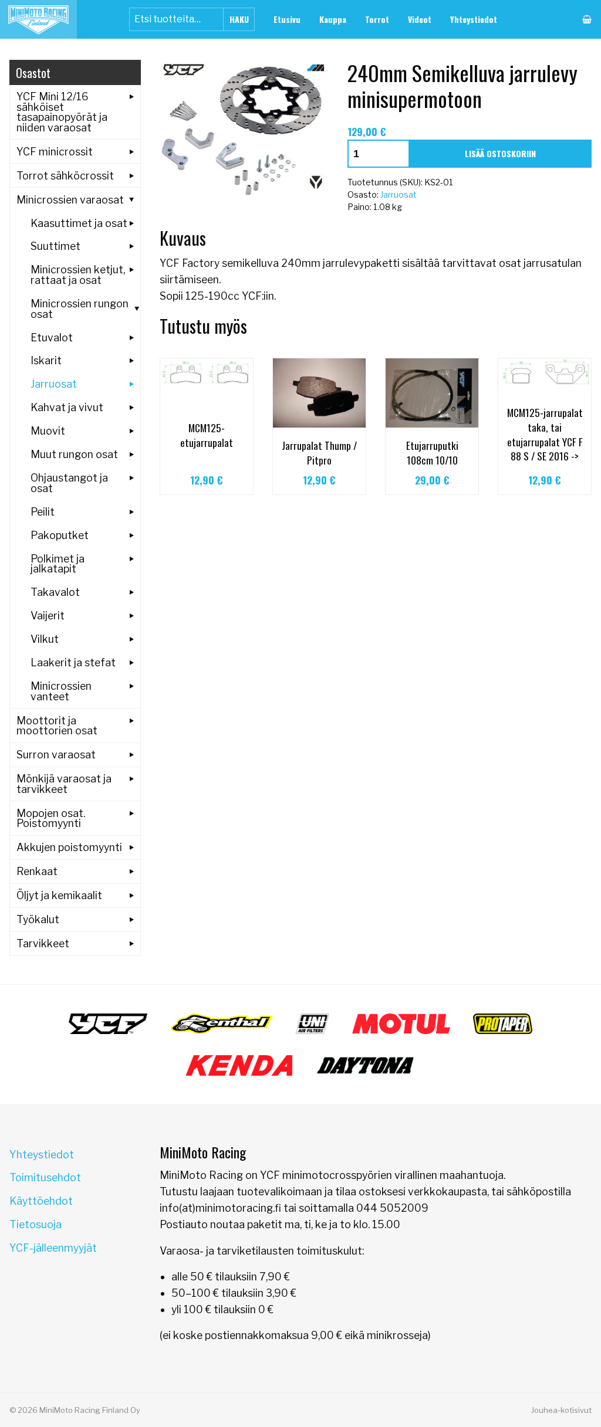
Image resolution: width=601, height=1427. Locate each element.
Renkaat (37, 871)
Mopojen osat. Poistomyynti (50, 818)
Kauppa (332, 19)
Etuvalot (52, 337)
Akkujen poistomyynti (69, 847)
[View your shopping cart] (587, 19)
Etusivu (287, 19)
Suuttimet (55, 246)
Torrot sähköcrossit (65, 176)
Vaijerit (48, 615)
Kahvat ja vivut (67, 407)
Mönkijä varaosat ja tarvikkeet (64, 783)
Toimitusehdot (45, 1177)
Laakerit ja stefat (73, 662)
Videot (419, 19)
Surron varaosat (56, 754)
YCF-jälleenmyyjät (53, 1248)
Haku (239, 19)
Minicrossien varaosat (70, 200)
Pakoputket (60, 535)
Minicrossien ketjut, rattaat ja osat (78, 274)
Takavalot (55, 592)
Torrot (377, 19)
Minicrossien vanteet (61, 691)
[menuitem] (287, 19)
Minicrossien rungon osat (80, 308)
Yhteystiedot (473, 19)
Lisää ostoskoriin (500, 153)
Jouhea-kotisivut (561, 1410)
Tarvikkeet (42, 943)
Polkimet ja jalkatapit (58, 564)
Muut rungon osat (74, 454)
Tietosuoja (35, 1224)
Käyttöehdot (41, 1201)
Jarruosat (398, 194)
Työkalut (37, 919)
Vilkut (45, 639)
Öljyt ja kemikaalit (59, 895)
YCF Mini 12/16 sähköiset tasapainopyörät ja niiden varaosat (61, 112)
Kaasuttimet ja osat (79, 223)
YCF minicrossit (54, 151)
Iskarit (46, 360)
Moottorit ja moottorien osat (56, 725)
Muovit (48, 431)
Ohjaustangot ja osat (69, 483)
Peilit (43, 512)
